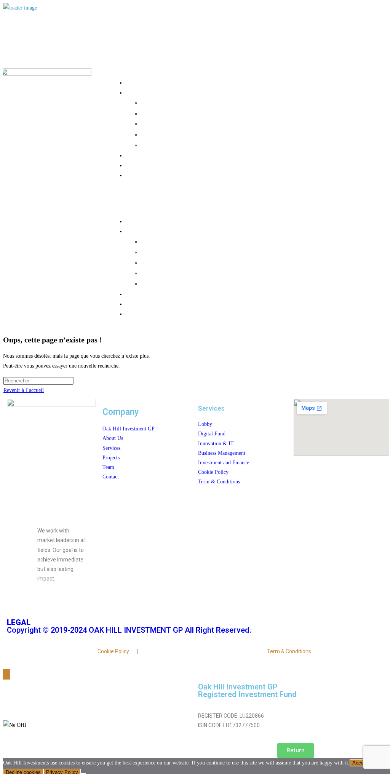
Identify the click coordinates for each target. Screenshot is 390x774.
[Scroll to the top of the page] (6, 674)
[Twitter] (64, 606)
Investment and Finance (206, 144)
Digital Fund (205, 113)
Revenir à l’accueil (23, 390)
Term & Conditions (289, 651)
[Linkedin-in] (88, 606)
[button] (190, 198)
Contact (198, 174)
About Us (198, 82)
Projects (198, 155)
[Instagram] (40, 606)
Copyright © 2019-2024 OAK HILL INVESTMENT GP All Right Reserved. (129, 626)
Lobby (205, 102)
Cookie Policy (113, 651)
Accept (360, 763)
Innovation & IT (205, 123)
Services (198, 92)
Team (198, 165)
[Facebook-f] (16, 606)
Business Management (206, 134)
